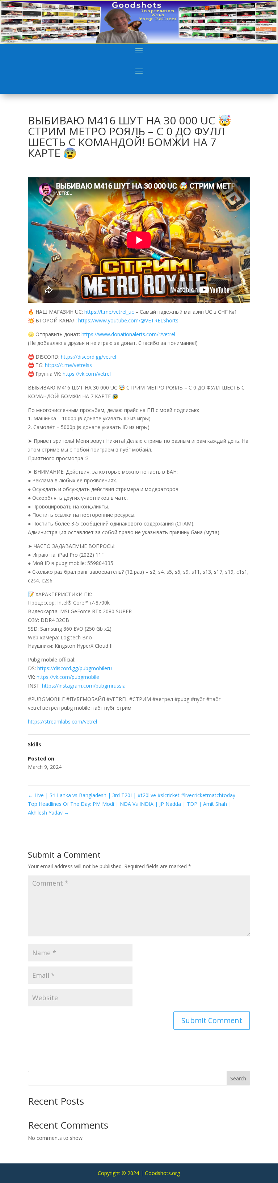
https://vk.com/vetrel (87, 373)
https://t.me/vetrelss (68, 365)
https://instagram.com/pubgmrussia (84, 685)
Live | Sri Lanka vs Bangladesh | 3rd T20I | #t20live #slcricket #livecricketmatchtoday (131, 795)
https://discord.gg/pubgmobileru (74, 668)
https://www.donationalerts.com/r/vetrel (128, 334)
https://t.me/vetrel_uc (109, 311)
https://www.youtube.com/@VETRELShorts (128, 320)
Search (238, 1078)
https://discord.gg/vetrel (88, 356)
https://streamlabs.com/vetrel (62, 721)
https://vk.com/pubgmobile (68, 676)
